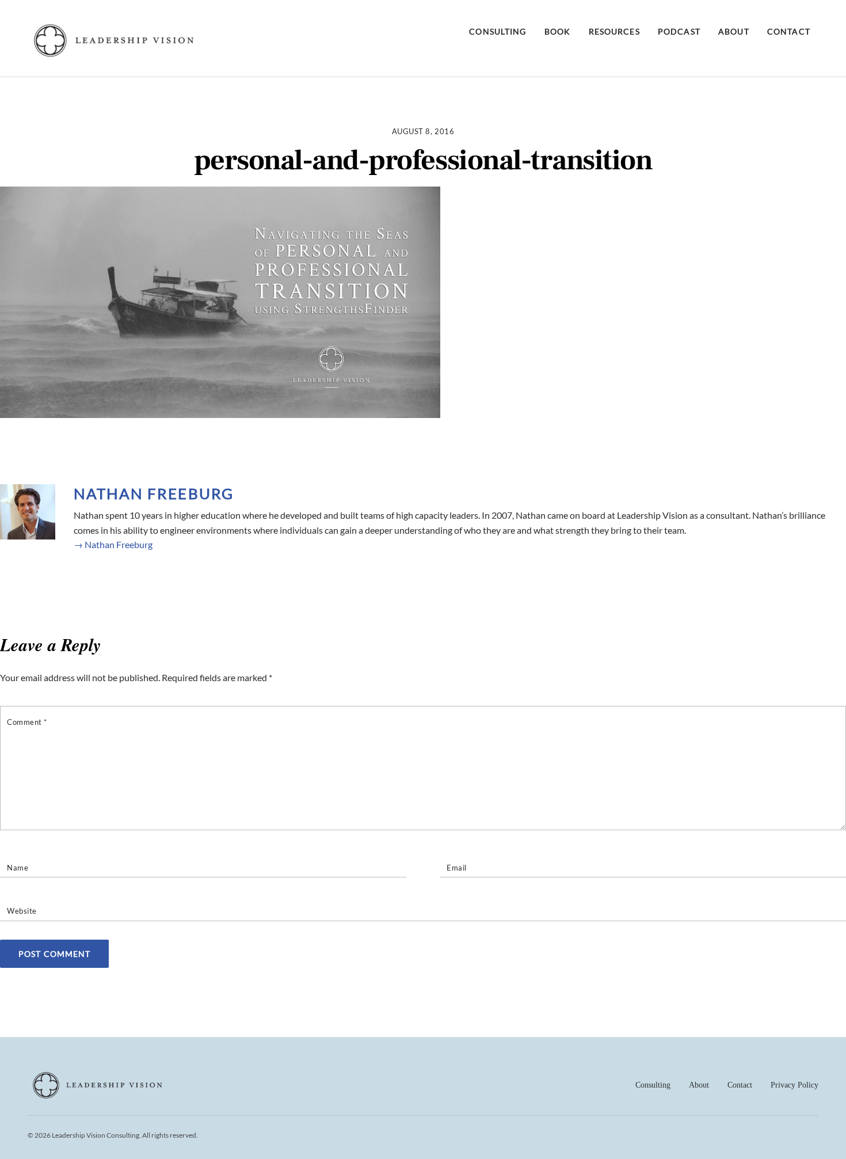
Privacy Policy (794, 1085)
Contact (788, 31)
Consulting (497, 31)
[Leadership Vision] (114, 54)
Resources (614, 31)
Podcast (679, 31)
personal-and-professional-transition (423, 160)
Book (557, 31)
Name (17, 867)
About (733, 31)
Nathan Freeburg (154, 493)
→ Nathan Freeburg (113, 544)
